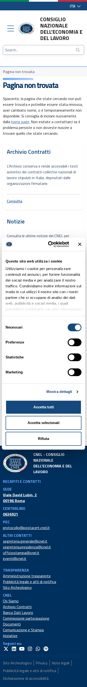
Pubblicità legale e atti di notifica (29, 582)
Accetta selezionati (43, 423)
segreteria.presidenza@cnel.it (27, 547)
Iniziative (10, 636)
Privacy (42, 663)
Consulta (14, 201)
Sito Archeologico (17, 587)
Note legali (60, 663)
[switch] (74, 342)
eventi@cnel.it (14, 558)
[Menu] (10, 28)
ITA (73, 6)
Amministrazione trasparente (27, 576)
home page (20, 122)
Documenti (12, 624)
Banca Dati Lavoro (18, 612)
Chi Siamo (11, 601)
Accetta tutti (43, 407)
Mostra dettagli (59, 392)
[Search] (78, 50)
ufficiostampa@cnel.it (21, 553)
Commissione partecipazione (26, 618)
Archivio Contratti (17, 607)
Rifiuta (43, 439)
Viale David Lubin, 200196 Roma (20, 498)
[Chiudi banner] (79, 244)
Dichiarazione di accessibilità (26, 678)
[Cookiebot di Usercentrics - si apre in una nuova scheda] (51, 244)
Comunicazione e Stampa (23, 630)
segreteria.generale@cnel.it (25, 541)
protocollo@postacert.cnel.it (26, 528)
